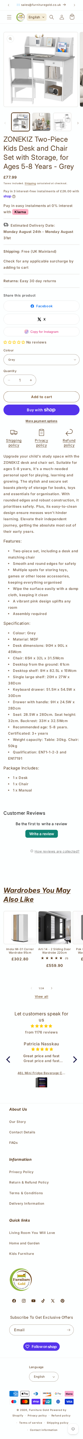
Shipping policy (14, 442)
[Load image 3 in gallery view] (62, 122)
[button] (9, 17)
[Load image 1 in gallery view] (20, 122)
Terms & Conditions (26, 1193)
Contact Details (22, 1132)
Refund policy (69, 442)
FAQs (13, 1143)
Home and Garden (24, 1243)
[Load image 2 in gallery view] (41, 122)
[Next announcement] (74, 5)
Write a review (41, 833)
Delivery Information (26, 1203)
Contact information (44, 1430)
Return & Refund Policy (29, 1182)
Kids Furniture (21, 1254)
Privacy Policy (21, 1172)
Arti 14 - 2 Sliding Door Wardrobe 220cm (54, 951)
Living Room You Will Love (32, 1233)
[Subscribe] (68, 1330)
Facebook (44, 306)
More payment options (41, 421)
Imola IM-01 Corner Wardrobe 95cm (20, 951)
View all (41, 996)
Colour (8, 350)
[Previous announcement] (8, 5)
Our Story (17, 1122)
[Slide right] (78, 123)
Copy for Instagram (44, 332)
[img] (41, 1026)
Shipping (30, 183)
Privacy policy (41, 442)
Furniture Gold (39, 1410)
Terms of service (30, 1422)
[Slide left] (5, 123)
